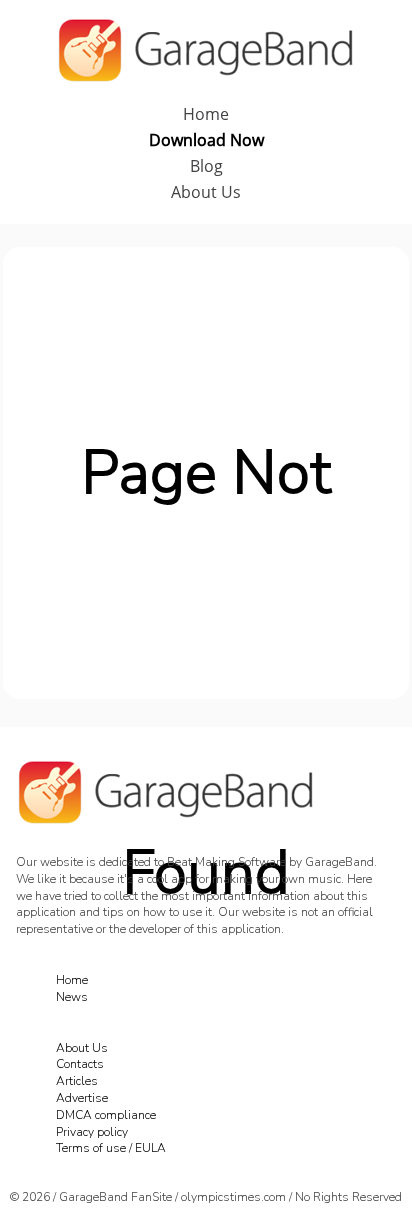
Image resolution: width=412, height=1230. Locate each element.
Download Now (206, 140)
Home (206, 114)
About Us (206, 192)
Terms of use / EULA (111, 1148)
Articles (77, 1081)
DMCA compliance (106, 1115)
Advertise (82, 1098)
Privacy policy (92, 1132)
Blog (206, 166)
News (72, 997)
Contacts (80, 1064)
